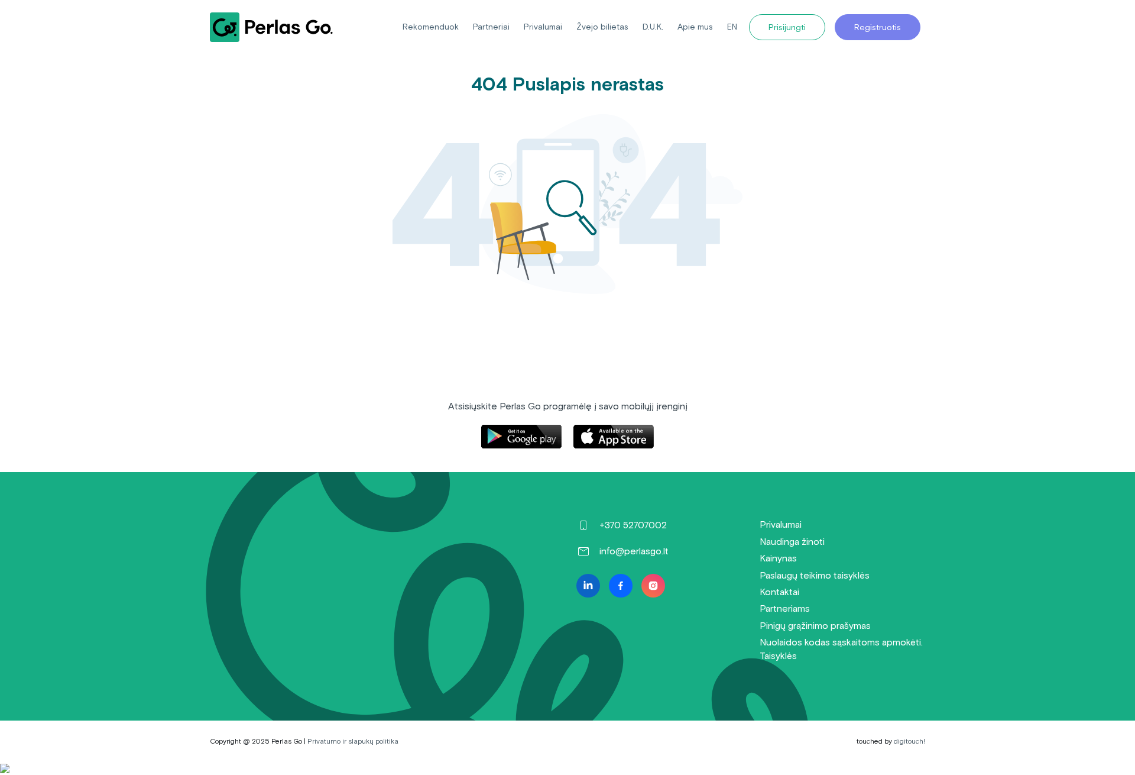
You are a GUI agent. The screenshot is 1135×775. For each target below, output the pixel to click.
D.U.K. (653, 27)
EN (732, 27)
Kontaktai (779, 592)
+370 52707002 (633, 525)
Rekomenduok (431, 27)
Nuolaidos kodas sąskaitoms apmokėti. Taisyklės (841, 649)
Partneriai (491, 27)
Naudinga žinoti (792, 541)
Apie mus (695, 27)
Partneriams (785, 608)
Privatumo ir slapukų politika (352, 741)
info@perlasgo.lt (634, 551)
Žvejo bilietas (602, 27)
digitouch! (909, 741)
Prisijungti (787, 27)
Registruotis (877, 27)
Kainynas (778, 558)
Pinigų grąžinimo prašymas (815, 625)
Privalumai (543, 27)
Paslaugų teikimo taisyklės (815, 575)
